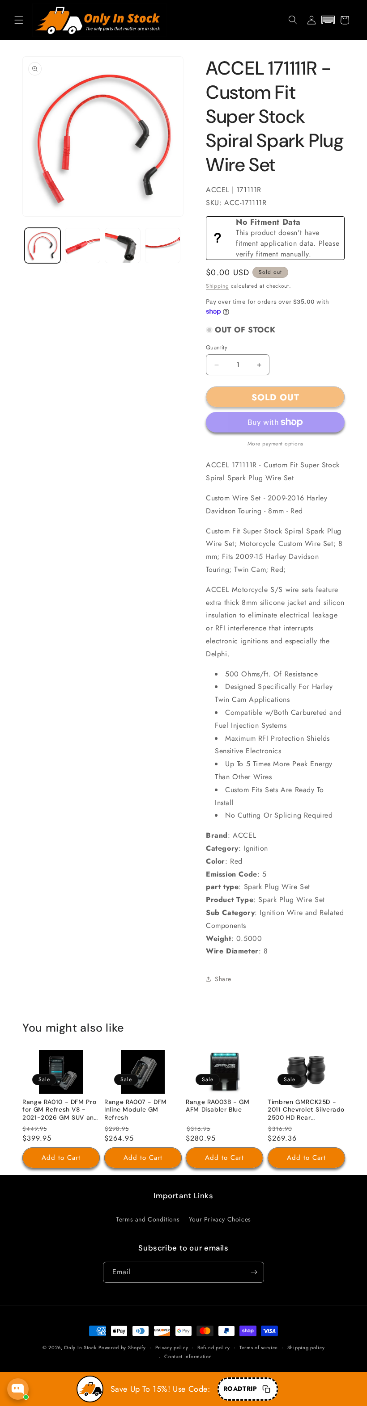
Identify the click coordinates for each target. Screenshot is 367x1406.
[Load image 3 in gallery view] (123, 246)
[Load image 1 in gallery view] (42, 246)
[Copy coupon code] (266, 1389)
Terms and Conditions (147, 1219)
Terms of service (258, 1347)
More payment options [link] (275, 444)
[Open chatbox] (18, 1389)
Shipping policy (306, 1347)
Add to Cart (61, 1158)
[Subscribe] (254, 1272)
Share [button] (223, 978)
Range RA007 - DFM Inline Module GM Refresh (135, 1109)
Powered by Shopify (122, 1347)
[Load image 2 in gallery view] (83, 246)
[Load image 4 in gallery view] (163, 246)
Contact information (188, 1356)
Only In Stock (80, 1347)
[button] (19, 20)
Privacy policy (171, 1347)
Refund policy (213, 1347)
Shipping (217, 286)
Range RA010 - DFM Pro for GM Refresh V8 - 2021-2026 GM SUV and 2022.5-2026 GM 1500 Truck (60, 1110)
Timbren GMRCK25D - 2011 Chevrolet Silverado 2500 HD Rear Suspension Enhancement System (306, 1110)
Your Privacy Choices (220, 1219)
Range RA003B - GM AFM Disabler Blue (218, 1106)
